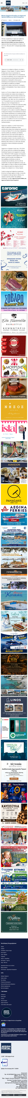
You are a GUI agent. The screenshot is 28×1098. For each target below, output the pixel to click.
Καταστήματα (3, 952)
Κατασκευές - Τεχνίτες (5, 960)
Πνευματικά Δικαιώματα (5, 982)
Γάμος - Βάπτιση (4, 962)
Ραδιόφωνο (3, 994)
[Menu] (2, 2)
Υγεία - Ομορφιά (4, 954)
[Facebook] (23, 3)
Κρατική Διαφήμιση (4, 988)
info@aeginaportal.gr (22, 1077)
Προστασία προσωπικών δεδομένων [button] (15, 1092)
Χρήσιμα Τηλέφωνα (4, 976)
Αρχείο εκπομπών (4, 1002)
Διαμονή (2, 948)
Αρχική (2, 946)
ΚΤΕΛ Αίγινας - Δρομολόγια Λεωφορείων (9, 969)
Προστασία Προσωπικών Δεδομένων (8, 984)
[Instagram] (25, 3)
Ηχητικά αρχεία (4, 1000)
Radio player (3, 996)
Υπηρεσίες (3, 956)
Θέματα (10, 20)
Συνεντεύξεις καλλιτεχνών (6, 1004)
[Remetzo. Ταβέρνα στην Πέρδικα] (14, 8)
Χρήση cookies (4, 978)
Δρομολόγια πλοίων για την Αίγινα (7, 965)
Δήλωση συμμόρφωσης (5, 986)
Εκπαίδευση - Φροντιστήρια (6, 950)
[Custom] (26, 3)
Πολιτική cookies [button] (4, 1092)
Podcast (2, 998)
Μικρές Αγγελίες (4, 967)
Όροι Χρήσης (3, 980)
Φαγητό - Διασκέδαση (5, 958)
